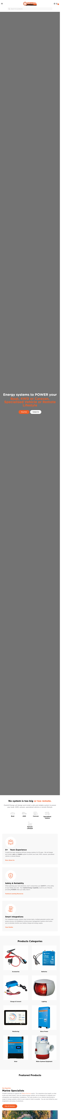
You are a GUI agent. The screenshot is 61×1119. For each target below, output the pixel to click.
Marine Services (26, 1093)
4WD (24, 816)
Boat (12, 816)
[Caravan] (35, 813)
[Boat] (12, 813)
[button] (57, 4)
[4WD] (24, 813)
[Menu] (3, 4)
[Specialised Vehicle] (47, 813)
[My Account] (54, 4)
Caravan (36, 816)
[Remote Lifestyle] (30, 823)
